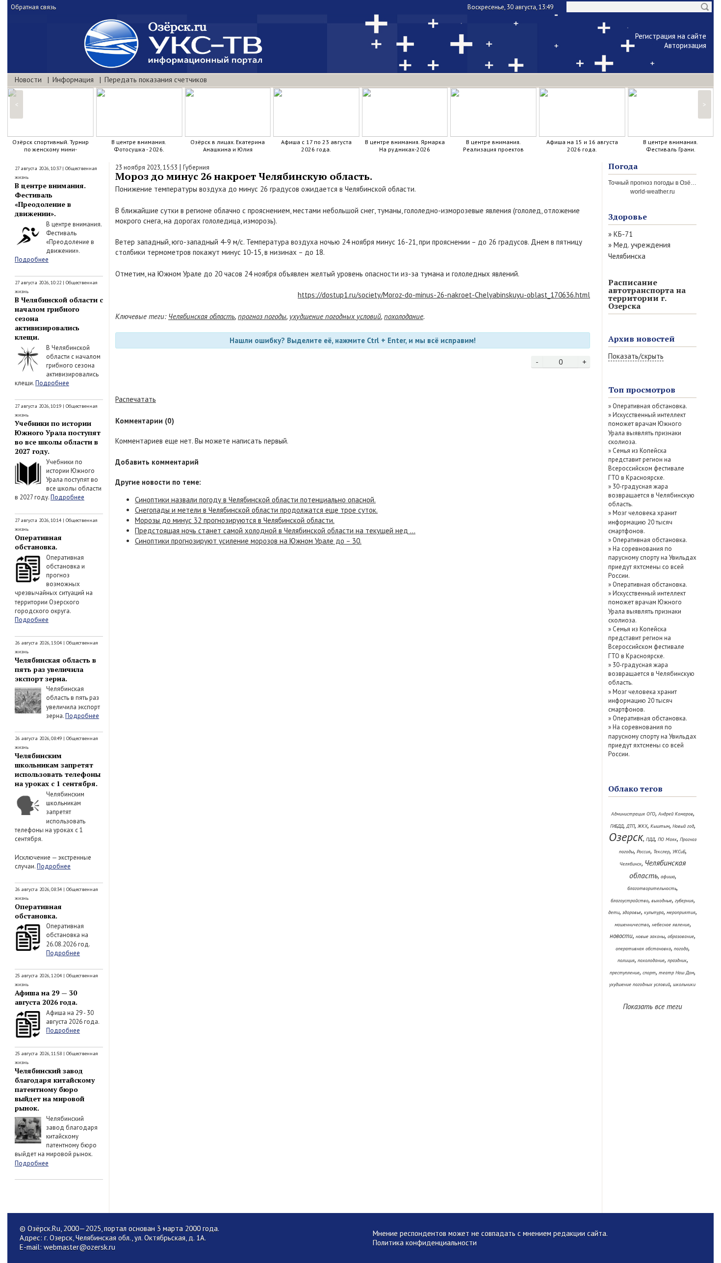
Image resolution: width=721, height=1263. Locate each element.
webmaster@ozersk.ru (79, 1247)
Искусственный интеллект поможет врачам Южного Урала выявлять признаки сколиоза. (647, 428)
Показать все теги (652, 1006)
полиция (626, 960)
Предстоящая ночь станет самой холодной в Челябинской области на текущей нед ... (275, 530)
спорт (649, 972)
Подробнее (32, 259)
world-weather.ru (652, 191)
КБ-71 (623, 234)
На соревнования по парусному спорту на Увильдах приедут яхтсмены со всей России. (652, 562)
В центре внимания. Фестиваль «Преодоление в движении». (50, 199)
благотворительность (651, 888)
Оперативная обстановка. (38, 542)
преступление (625, 972)
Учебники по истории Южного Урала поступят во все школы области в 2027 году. (58, 437)
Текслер (661, 851)
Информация (73, 79)
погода (681, 948)
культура (654, 912)
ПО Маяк (667, 839)
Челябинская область (201, 316)
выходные (661, 900)
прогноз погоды (262, 316)
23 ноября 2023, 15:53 (146, 167)
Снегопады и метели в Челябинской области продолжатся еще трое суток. (256, 510)
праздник (677, 960)
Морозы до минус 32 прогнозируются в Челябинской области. (235, 520)
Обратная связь (33, 7)
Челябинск (630, 864)
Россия (643, 851)
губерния (684, 900)
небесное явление (671, 924)
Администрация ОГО (633, 814)
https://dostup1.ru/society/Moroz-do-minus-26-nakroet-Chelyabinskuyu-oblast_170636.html (444, 294)
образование (681, 936)
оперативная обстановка (643, 948)
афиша (668, 876)
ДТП (630, 826)
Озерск (626, 836)
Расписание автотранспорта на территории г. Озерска (647, 294)
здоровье (631, 912)
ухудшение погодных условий (335, 316)
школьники (684, 984)
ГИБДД (616, 826)
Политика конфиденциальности (425, 1242)
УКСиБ (678, 851)
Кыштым (660, 826)
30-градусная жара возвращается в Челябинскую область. (651, 495)
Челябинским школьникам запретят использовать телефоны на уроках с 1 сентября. (58, 769)
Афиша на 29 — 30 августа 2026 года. (46, 997)
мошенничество (632, 924)
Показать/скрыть (636, 356)
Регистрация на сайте (670, 36)
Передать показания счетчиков (155, 79)
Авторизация (685, 45)
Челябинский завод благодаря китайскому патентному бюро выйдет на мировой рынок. (55, 1089)
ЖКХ (642, 826)
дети (613, 912)
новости (621, 936)
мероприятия (681, 912)
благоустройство (629, 900)
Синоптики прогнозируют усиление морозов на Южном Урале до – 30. (248, 540)
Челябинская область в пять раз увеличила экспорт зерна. (55, 669)
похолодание (403, 316)
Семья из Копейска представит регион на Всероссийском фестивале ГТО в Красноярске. (646, 464)
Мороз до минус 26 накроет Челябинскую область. (243, 176)
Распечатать (135, 399)
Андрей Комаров (675, 814)
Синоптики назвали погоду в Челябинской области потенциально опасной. (255, 499)
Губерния (196, 167)
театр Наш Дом (676, 972)
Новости (28, 79)
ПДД (650, 839)
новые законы (650, 936)
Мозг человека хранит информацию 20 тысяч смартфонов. (642, 522)
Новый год (683, 826)
